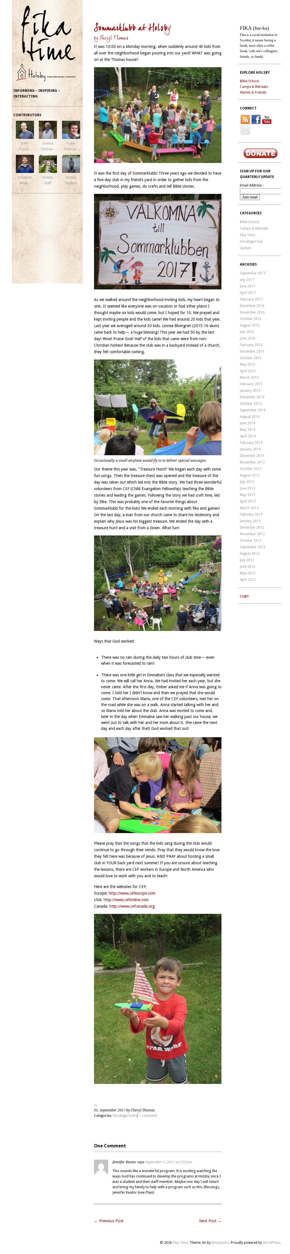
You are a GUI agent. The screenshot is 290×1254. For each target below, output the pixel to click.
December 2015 (252, 351)
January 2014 (250, 449)
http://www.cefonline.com (126, 899)
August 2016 (249, 325)
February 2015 (251, 384)
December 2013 (252, 456)
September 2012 (252, 547)
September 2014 (252, 410)
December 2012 (252, 527)
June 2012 (247, 567)
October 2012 (250, 541)
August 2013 (249, 475)
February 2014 (251, 443)
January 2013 (250, 521)
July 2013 (247, 482)
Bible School (249, 81)
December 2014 (252, 397)
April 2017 (248, 293)
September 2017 (252, 273)
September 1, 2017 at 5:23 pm (182, 1162)
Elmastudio (220, 1248)
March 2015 (249, 378)
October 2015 (250, 358)
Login (244, 596)
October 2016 (250, 319)
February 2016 (251, 345)
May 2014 (247, 430)
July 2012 (247, 560)
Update (245, 248)
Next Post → (210, 1226)
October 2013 (250, 469)
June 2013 (247, 488)
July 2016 (247, 332)
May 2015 (247, 365)
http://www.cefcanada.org (131, 906)
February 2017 (251, 299)
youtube (266, 119)
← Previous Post (108, 1226)
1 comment (148, 1116)
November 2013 (252, 462)
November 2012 (252, 534)
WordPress (271, 1248)
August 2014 (249, 417)
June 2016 (247, 338)
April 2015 (248, 371)
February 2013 (251, 514)
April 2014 (248, 436)
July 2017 (247, 280)
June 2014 (247, 423)
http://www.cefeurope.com (132, 893)
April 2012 (248, 580)
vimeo (245, 130)
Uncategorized (124, 1116)
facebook (256, 119)
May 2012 (247, 573)
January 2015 (250, 391)
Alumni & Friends (253, 92)
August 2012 (249, 554)
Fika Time (247, 235)
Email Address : (251, 185)
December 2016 (252, 306)
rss (245, 119)
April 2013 (248, 501)
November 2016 (252, 312)
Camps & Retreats (254, 87)
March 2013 (249, 508)
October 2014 (250, 404)
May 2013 (247, 495)
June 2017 (247, 286)
